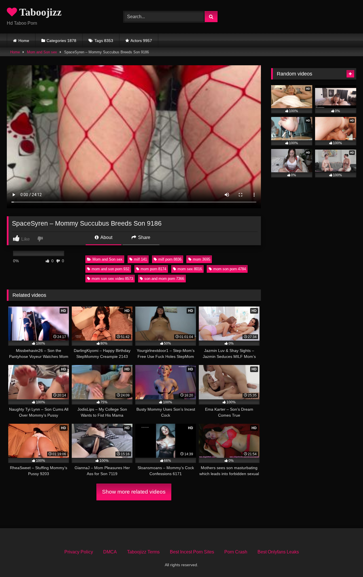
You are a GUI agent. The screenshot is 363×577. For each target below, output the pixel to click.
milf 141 (140, 259)
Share (143, 237)
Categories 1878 (61, 40)
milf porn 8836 (170, 259)
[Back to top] (345, 560)
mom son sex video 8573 (112, 278)
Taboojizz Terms (143, 551)
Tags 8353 (103, 40)
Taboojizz (39, 12)
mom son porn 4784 (229, 269)
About (106, 237)
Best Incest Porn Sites (192, 551)
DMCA (110, 551)
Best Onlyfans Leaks (278, 551)
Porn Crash (235, 551)
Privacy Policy (78, 551)
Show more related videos (134, 492)
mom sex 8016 (190, 269)
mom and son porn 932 (110, 269)
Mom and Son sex (42, 52)
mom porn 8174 (153, 269)
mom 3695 (201, 259)
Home (23, 40)
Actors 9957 (141, 40)
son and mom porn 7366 (164, 278)
